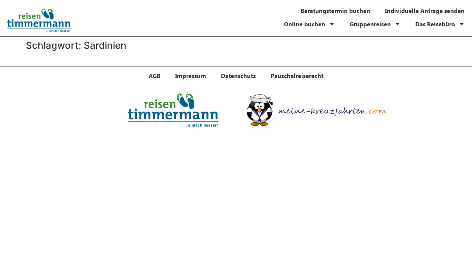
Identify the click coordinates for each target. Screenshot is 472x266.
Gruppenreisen (370, 24)
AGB (154, 75)
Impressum (190, 75)
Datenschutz (238, 75)
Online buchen (304, 24)
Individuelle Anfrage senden (425, 10)
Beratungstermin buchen (335, 10)
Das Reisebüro (435, 24)
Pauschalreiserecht (297, 75)
